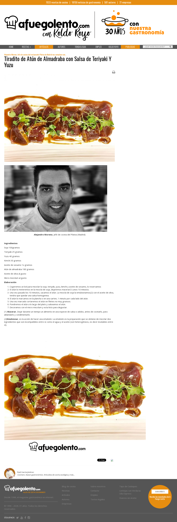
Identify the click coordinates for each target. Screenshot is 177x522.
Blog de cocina (69, 486)
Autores (65, 499)
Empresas (66, 503)
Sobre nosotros (98, 486)
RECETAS (25, 46)
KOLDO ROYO (114, 46)
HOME (11, 46)
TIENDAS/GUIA (80, 46)
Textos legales (98, 499)
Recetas (66, 490)
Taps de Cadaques (128, 486)
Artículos (66, 495)
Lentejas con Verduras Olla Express (130, 492)
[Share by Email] (112, 460)
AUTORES (61, 46)
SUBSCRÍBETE (160, 491)
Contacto (95, 490)
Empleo (94, 495)
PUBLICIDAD (130, 46)
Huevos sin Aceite (127, 498)
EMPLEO (99, 46)
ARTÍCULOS (43, 46)
